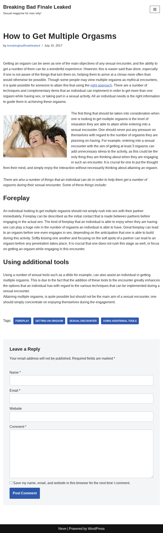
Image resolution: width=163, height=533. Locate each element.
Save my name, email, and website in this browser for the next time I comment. (71, 483)
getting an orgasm (49, 320)
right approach (101, 85)
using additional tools (120, 320)
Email (15, 390)
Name (15, 372)
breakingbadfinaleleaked (23, 45)
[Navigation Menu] (155, 9)
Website (16, 408)
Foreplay (22, 320)
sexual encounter (83, 320)
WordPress (96, 528)
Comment (18, 426)
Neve (62, 528)
